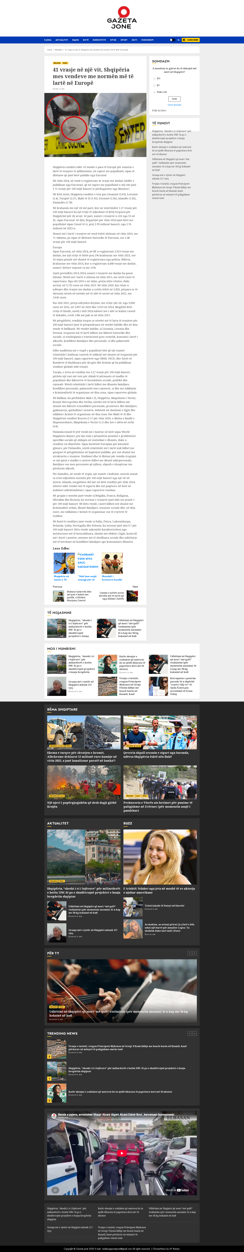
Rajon (75, 40)
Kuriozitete (99, 40)
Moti (134, 40)
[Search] (178, 40)
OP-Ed (113, 40)
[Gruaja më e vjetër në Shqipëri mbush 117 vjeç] (56, 686)
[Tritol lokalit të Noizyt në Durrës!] (133, 907)
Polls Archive (159, 110)
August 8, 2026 (152, 909)
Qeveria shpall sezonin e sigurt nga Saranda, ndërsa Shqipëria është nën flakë (156, 755)
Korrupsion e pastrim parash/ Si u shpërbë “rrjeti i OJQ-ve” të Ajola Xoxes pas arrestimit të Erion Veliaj (183, 686)
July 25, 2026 (151, 934)
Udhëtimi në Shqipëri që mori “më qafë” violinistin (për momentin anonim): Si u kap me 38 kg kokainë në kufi (130, 628)
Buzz (128, 881)
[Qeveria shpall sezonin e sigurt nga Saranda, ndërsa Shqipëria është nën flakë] (160, 732)
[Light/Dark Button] (172, 40)
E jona (47, 40)
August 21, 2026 (127, 673)
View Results (174, 105)
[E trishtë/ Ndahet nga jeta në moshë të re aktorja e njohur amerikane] (160, 857)
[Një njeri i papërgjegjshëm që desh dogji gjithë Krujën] (84, 782)
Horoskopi (147, 40)
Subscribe (192, 40)
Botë (86, 40)
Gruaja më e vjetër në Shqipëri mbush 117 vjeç (81, 685)
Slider (65, 63)
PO (158, 78)
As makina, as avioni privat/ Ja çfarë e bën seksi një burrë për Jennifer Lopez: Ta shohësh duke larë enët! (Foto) (169, 927)
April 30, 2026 (59, 89)
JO (158, 85)
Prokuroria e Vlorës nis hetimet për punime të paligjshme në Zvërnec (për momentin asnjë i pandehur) (157, 806)
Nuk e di (162, 92)
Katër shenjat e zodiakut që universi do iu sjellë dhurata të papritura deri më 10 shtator (172, 151)
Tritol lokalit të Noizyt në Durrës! (164, 905)
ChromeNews (159, 1248)
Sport (124, 40)
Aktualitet (61, 40)
